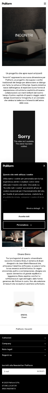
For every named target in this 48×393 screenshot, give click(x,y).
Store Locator (9, 386)
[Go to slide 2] (23, 248)
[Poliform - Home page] (7, 4)
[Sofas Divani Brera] (23, 302)
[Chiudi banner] (44, 166)
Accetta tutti (24, 216)
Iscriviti (40, 371)
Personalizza (22, 225)
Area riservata (9, 389)
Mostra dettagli (33, 208)
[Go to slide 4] (26, 248)
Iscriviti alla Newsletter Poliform (17, 365)
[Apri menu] (45, 3)
